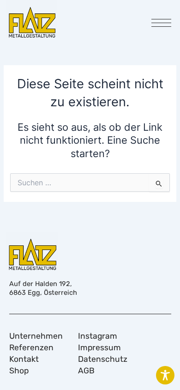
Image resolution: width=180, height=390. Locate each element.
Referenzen (31, 347)
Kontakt (24, 359)
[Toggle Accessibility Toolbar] (165, 375)
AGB (86, 370)
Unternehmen (36, 336)
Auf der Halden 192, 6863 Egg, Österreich (43, 288)
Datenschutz (102, 359)
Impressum (99, 347)
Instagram (97, 336)
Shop (19, 370)
